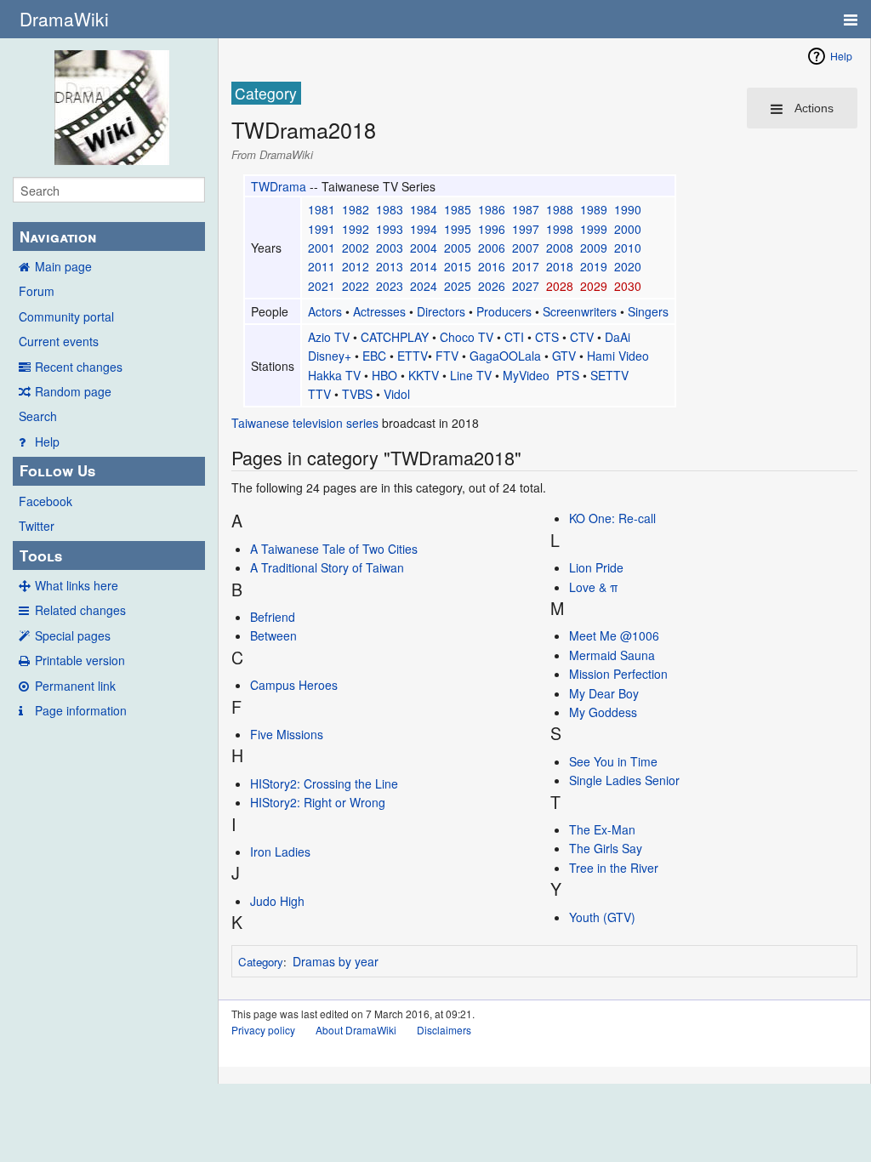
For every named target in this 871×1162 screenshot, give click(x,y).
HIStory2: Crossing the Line (324, 783)
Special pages (73, 635)
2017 (525, 266)
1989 (593, 209)
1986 (491, 209)
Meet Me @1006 (614, 635)
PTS (567, 375)
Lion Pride (596, 567)
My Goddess (603, 712)
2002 (355, 247)
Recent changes (78, 366)
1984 (423, 209)
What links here (76, 585)
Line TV (471, 375)
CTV (582, 336)
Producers (504, 311)
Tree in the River (613, 867)
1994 (423, 228)
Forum (36, 290)
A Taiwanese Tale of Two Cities (334, 548)
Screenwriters (580, 311)
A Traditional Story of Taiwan (327, 567)
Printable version (80, 660)
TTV (319, 393)
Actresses (379, 311)
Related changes (80, 609)
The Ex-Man (602, 829)
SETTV (609, 375)
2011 (321, 266)
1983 (389, 209)
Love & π (593, 586)
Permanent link (75, 685)
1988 (559, 209)
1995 (457, 228)
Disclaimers (444, 1029)
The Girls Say (605, 848)
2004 (423, 247)
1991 (321, 228)
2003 (389, 247)
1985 (457, 209)
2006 (491, 247)
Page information (81, 710)
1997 (525, 228)
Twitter (36, 525)
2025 (457, 285)
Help (47, 441)
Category (260, 962)
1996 (491, 228)
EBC (374, 355)
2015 (457, 266)
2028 (559, 285)
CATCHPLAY (395, 336)
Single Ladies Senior (624, 780)
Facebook (45, 501)
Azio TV (329, 336)
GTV (564, 355)
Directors (441, 311)
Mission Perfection (618, 673)
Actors (325, 311)
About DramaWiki (356, 1029)
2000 (627, 228)
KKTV (423, 375)
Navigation (58, 236)
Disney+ (329, 355)
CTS (547, 336)
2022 (355, 285)
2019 (593, 266)
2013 (389, 266)
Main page (63, 266)
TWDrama (278, 186)
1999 (593, 228)
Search (38, 415)
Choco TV (466, 336)
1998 (559, 228)
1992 (355, 228)
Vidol (397, 393)
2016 (491, 266)
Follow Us (57, 470)
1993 (389, 228)
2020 (627, 266)
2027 (525, 285)
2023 (389, 285)
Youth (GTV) (602, 917)
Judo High (277, 900)
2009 (593, 247)
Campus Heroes (294, 684)
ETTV (412, 355)
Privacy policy (263, 1029)
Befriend (272, 616)
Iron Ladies (280, 851)
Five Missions (286, 734)
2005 (457, 247)
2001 (321, 247)
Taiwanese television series (305, 422)
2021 (321, 285)
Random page (73, 391)
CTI (514, 336)
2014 (423, 266)
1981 (321, 209)
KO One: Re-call (612, 518)
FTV (447, 355)
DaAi (617, 336)
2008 (559, 247)
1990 (627, 209)
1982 (355, 209)
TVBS (357, 393)
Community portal (66, 316)
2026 (491, 285)
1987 (525, 209)
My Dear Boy (604, 693)
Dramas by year (336, 961)
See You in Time (613, 761)
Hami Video (618, 355)
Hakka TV (334, 375)
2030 (627, 285)
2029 (593, 285)
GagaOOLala (505, 355)
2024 (423, 285)
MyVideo (526, 375)
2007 (525, 247)
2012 (355, 266)
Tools (41, 555)
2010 (627, 247)
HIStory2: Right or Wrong (317, 802)
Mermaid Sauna (612, 655)
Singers (648, 311)
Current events (59, 341)
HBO (384, 375)
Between (273, 635)
